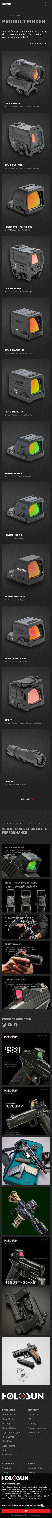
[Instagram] (4, 1025)
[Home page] (7, 4)
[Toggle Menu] (47, 4)
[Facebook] (16, 1025)
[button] (38, 43)
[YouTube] (10, 1025)
